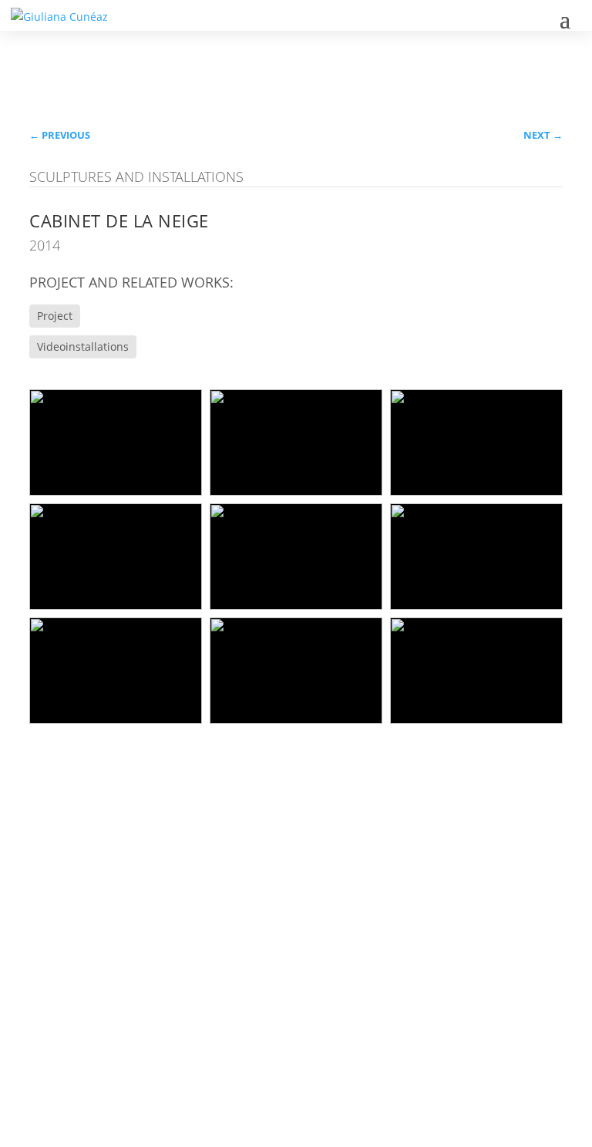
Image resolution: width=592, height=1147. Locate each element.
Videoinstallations (83, 346)
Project (54, 315)
